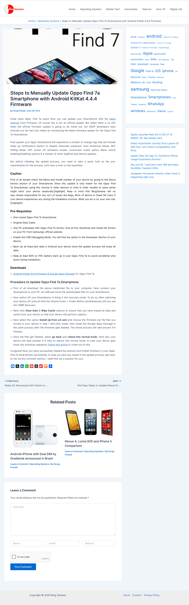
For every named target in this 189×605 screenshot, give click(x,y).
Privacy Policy (152, 595)
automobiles (137, 59)
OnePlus (152, 77)
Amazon (141, 37)
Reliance (160, 77)
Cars (133, 64)
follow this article (58, 344)
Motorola (135, 77)
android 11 (135, 47)
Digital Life (176, 9)
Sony (174, 98)
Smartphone (139, 97)
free (162, 64)
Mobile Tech (113, 9)
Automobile (130, 9)
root (148, 82)
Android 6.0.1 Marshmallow (143, 43)
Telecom (146, 9)
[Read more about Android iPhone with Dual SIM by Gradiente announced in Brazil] (35, 428)
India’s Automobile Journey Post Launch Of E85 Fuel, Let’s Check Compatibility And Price (155, 147)
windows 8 (151, 111)
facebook (154, 64)
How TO (160, 9)
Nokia (144, 77)
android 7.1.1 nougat (164, 43)
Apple (148, 53)
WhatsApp (156, 104)
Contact (136, 595)
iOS (158, 71)
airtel (133, 36)
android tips (136, 54)
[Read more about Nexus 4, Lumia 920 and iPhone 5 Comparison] (90, 422)
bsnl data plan (163, 60)
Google (137, 70)
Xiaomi (161, 111)
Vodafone (142, 104)
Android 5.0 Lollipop (170, 37)
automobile (160, 53)
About (126, 595)
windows (138, 111)
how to (150, 71)
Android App (164, 47)
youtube (170, 111)
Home (72, 9)
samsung (140, 89)
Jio (176, 71)
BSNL (154, 59)
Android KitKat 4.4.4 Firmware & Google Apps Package (44, 273)
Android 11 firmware (150, 48)
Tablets (134, 104)
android (154, 36)
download (142, 64)
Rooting (157, 82)
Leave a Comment (19, 464)
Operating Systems (90, 9)
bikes (147, 59)
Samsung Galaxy (159, 90)
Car (172, 59)
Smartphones (159, 97)
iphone (167, 71)
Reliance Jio (138, 82)
